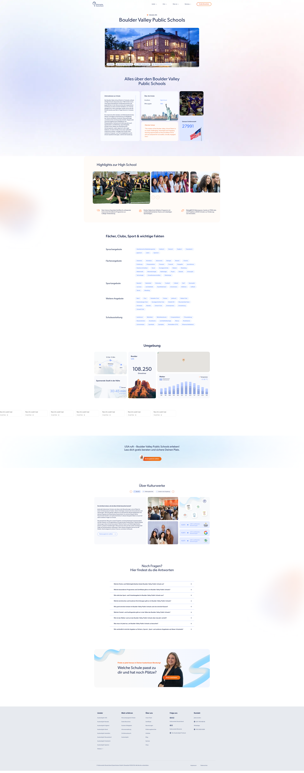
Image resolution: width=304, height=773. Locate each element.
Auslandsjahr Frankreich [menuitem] (103, 741)
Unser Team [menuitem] (149, 718)
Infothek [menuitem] (148, 733)
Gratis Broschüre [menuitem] (125, 721)
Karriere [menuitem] (148, 741)
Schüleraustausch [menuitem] (126, 733)
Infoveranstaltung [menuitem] (126, 729)
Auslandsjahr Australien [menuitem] (103, 733)
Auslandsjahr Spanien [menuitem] (103, 745)
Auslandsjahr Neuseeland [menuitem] (104, 737)
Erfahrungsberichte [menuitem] (151, 729)
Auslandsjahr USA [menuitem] (102, 718)
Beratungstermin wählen (152, 459)
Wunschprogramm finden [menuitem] (128, 718)
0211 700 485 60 (200, 721)
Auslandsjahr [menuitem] (125, 737)
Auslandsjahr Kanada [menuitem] (103, 721)
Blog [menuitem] (147, 737)
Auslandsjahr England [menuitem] (103, 725)
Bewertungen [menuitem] (149, 725)
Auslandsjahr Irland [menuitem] (102, 729)
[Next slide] (157, 198)
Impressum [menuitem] (193, 765)
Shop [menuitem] (147, 745)
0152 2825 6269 (200, 729)
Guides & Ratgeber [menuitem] (126, 725)
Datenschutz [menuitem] (204, 765)
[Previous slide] (153, 198)
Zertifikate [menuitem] (148, 721)
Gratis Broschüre (204, 4)
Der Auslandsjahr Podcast (179, 733)
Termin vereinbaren (171, 677)
